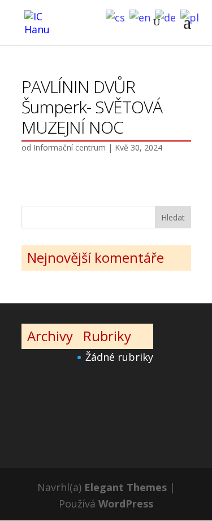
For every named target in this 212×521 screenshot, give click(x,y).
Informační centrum (69, 147)
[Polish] (192, 16)
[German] (167, 16)
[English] (142, 16)
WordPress (125, 503)
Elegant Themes (125, 487)
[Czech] (117, 16)
